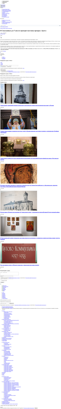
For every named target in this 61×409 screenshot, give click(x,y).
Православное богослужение (7, 21)
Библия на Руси (6, 317)
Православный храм (5, 328)
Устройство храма (7, 330)
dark (2, 33)
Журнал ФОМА (3, 28)
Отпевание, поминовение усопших (10, 395)
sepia (4, 33)
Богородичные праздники (8, 322)
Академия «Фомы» (5, 11)
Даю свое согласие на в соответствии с (19, 71)
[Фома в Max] (3, 290)
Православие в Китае (7, 371)
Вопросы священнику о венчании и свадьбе (11, 383)
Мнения (3, 373)
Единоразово (4, 66)
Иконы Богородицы (7, 325)
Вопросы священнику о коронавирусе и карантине (12, 386)
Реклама (3, 294)
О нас (3, 292)
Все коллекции (4, 23)
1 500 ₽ (1, 63)
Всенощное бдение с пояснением (9, 400)
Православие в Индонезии (8, 370)
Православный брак (7, 354)
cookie (11, 308)
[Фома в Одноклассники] (5, 286)
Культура (3, 356)
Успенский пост (6, 379)
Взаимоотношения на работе (9, 355)
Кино (5, 361)
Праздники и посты (5, 376)
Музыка (5, 359)
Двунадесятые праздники (8, 321)
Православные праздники (6, 319)
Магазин (3, 293)
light (1, 33)
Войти (7, 26)
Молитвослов (4, 14)
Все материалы (4, 15)
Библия (3, 310)
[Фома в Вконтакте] (4, 285)
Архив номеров (4, 298)
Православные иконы (5, 324)
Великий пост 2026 (7, 378)
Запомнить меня (4, 280)
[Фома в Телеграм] (4, 287)
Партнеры (4, 297)
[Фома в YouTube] (4, 289)
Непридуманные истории (6, 10)
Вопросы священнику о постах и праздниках (11, 323)
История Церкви (7, 347)
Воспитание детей (5, 331)
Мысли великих (6, 363)
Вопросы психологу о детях (8, 336)
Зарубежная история (7, 349)
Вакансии (3, 296)
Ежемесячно (9, 66)
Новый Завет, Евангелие (8, 311)
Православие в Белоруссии (8, 367)
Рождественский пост (7, 377)
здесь (23, 68)
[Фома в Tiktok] (3, 288)
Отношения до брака (7, 353)
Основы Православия (5, 9)
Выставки (10, 28)
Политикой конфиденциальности (30, 71)
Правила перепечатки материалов (7, 307)
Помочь (4, 6)
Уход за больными (7, 351)
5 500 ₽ (1, 64)
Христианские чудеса (7, 344)
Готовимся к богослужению (6, 398)
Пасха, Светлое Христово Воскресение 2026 (11, 320)
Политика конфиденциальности (7, 306)
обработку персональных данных (14, 71)
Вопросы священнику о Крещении (10, 388)
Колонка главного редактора (7, 338)
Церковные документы (6, 402)
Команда (3, 295)
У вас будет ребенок (7, 335)
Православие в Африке (8, 366)
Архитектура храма (7, 329)
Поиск (3, 3)
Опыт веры (6, 343)
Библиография (6, 318)
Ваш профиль (5, 2)
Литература (6, 357)
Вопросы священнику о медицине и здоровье (11, 390)
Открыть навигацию (5, 1)
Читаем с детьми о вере (6, 22)
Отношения (4, 337)
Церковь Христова (5, 401)
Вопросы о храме (7, 391)
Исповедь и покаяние (7, 394)
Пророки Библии (7, 315)
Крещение (6, 392)
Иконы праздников (7, 326)
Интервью (4, 372)
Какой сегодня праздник (6, 20)
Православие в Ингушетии (8, 369)
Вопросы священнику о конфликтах (10, 387)
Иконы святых (6, 327)
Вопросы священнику (5, 13)
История (3, 345)
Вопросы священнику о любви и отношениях (11, 389)
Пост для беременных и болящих (9, 380)
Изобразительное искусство (8, 360)
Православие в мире (5, 364)
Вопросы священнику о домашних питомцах (11, 385)
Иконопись (6, 358)
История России (6, 348)
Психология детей (7, 352)
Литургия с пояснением (8, 399)
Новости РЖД (4, 340)
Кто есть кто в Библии (7, 313)
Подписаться (12, 303)
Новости (3, 12)
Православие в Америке (8, 365)
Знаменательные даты (7, 346)
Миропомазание (6, 396)
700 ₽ (1, 62)
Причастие (6, 393)
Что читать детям (7, 334)
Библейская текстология (8, 314)
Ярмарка (3, 58)
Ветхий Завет (6, 312)
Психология (4, 350)
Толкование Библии (7, 316)
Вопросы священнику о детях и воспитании (11, 384)
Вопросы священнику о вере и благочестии (11, 382)
